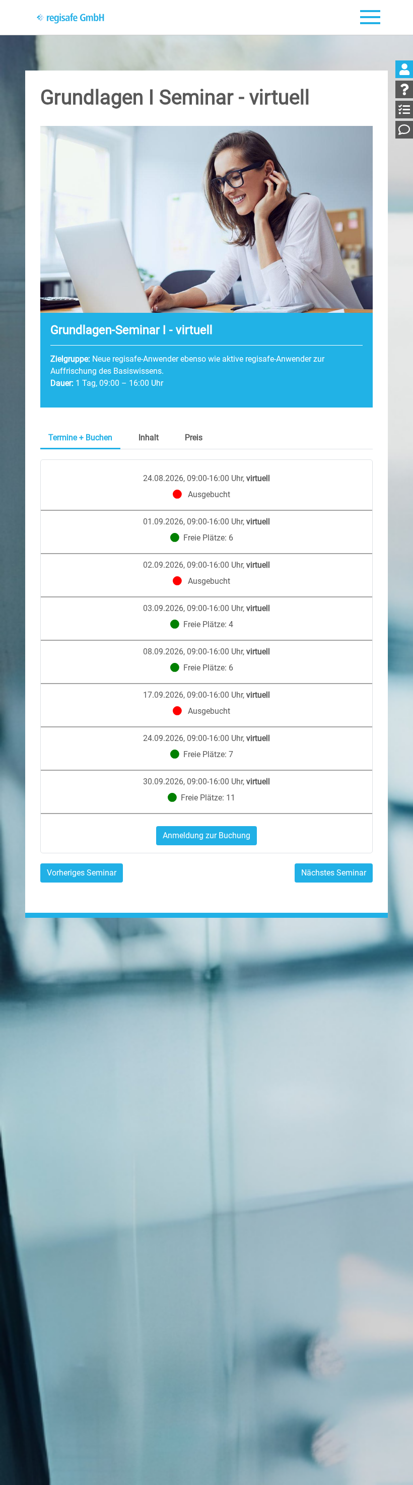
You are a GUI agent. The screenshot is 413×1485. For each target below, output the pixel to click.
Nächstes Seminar (333, 872)
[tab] (80, 438)
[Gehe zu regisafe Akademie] (71, 18)
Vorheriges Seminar (81, 872)
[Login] (404, 69)
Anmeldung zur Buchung (206, 835)
